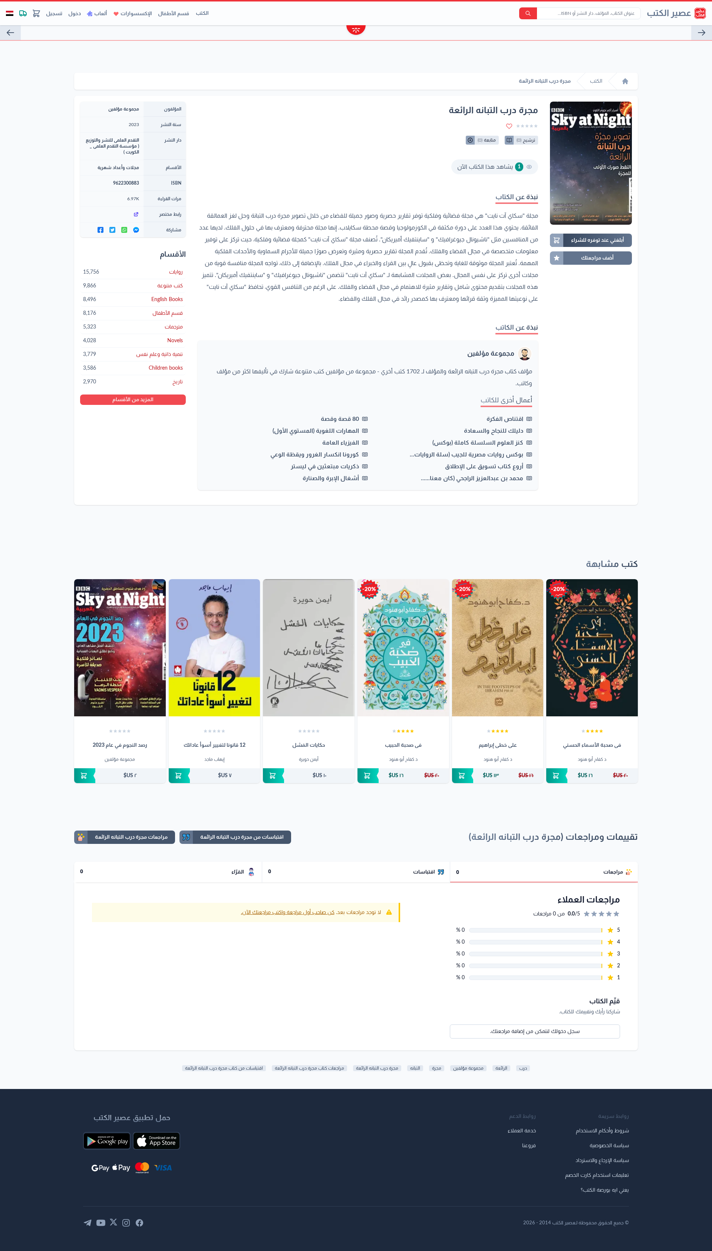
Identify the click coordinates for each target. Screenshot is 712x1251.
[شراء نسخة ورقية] (592, 775)
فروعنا (529, 1145)
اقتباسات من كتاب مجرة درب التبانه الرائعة (224, 1068)
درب (523, 1068)
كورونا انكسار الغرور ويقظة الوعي (314, 455)
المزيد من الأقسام (133, 399)
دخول (74, 13)
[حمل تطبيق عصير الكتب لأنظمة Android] (107, 1141)
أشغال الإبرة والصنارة (331, 478)
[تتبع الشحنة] (23, 13)
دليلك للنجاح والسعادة (493, 431)
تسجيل (54, 13)
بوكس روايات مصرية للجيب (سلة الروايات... (466, 455)
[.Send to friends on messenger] (136, 230)
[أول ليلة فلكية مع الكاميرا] (10, 32)
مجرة (436, 1068)
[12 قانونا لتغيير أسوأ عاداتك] (214, 647)
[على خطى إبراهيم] (498, 647)
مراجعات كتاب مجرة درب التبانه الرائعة (309, 1068)
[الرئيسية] (625, 81)
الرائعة (501, 1068)
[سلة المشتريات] (36, 13)
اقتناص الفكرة (505, 419)
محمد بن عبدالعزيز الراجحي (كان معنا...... (472, 478)
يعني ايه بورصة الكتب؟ (605, 1190)
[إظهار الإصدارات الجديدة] (356, 31)
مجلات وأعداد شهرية (118, 167)
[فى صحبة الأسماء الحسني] (592, 647)
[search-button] (528, 13)
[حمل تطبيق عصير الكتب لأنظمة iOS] (156, 1141)
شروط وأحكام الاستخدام (602, 1130)
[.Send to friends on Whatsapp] (124, 230)
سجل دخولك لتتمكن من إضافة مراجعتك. (535, 1031)
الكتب (202, 13)
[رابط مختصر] (112, 214)
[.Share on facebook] (100, 230)
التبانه (415, 1068)
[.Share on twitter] (112, 230)
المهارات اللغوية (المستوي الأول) (316, 431)
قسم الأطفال (173, 13)
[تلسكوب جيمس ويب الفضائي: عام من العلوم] (701, 32)
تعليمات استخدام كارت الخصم (597, 1175)
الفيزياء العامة (340, 443)
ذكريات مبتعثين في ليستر (325, 466)
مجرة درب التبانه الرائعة (377, 1068)
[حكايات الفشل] (309, 647)
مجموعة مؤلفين (490, 353)
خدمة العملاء (522, 1130)
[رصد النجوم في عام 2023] (120, 647)
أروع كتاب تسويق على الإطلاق (484, 466)
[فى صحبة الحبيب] (403, 647)
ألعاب (100, 13)
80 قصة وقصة (340, 419)
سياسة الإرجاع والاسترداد (602, 1160)
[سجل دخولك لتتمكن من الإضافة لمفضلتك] (509, 126)
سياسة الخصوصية (609, 1145)
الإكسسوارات (136, 13)
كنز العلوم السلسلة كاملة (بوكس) (477, 443)
